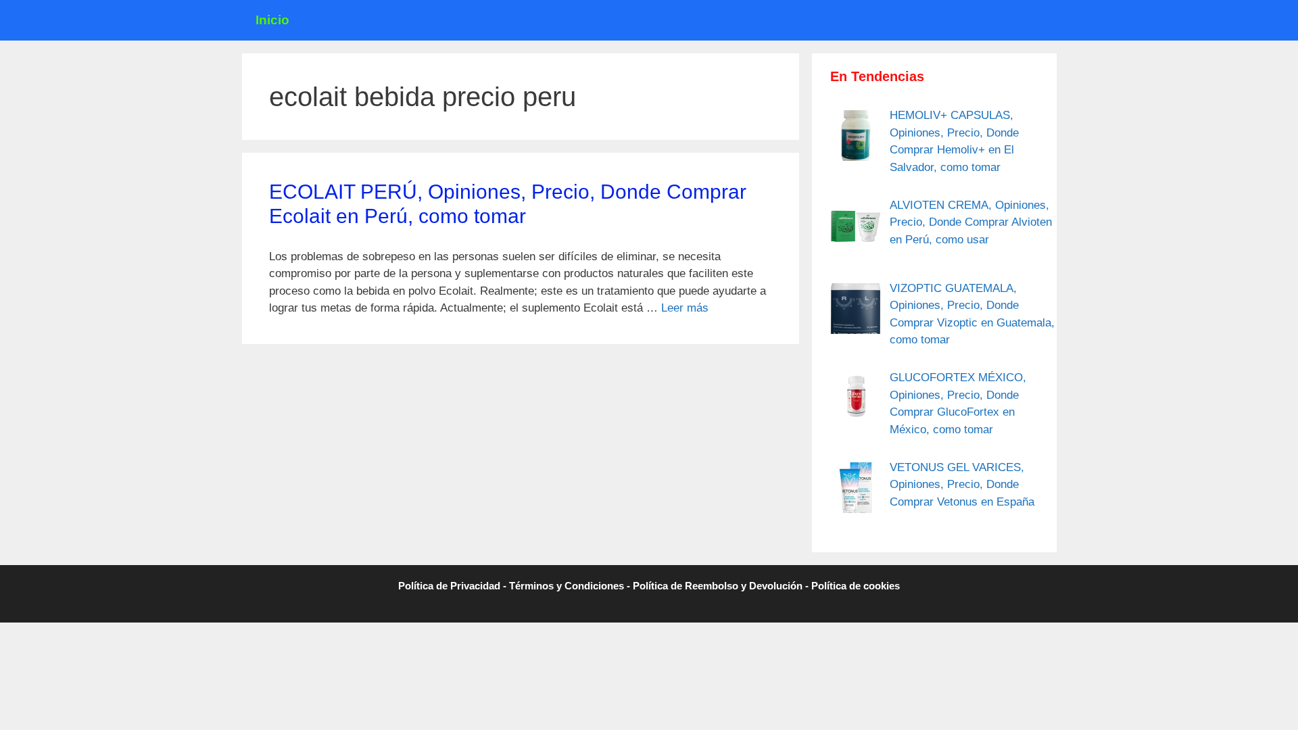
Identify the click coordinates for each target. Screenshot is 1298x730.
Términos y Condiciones (566, 585)
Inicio (272, 20)
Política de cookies (855, 585)
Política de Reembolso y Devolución (717, 585)
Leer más (684, 307)
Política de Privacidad (449, 585)
